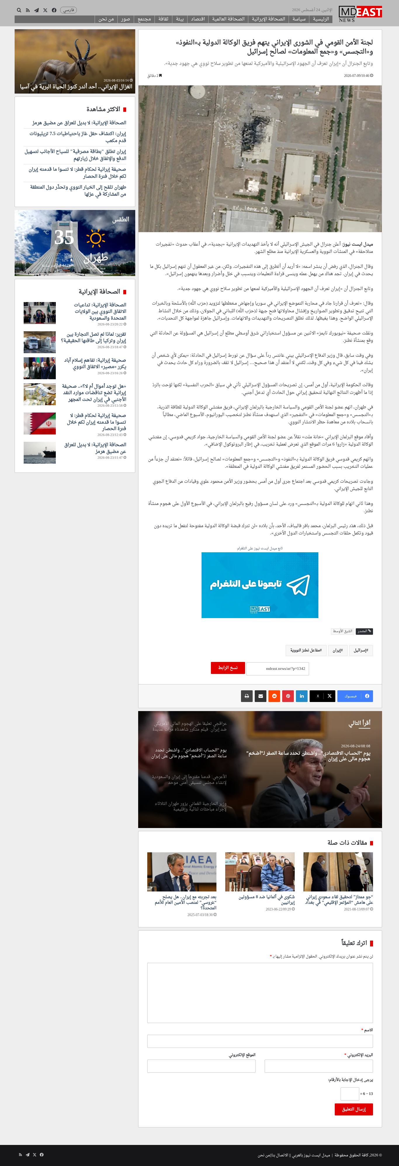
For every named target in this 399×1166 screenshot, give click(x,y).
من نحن (106, 19)
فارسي (68, 10)
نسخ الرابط (228, 668)
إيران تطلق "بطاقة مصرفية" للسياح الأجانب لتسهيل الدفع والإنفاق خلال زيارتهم (75, 155)
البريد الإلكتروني (358, 1055)
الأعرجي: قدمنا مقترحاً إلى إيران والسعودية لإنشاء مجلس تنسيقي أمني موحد (306, 756)
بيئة (180, 19)
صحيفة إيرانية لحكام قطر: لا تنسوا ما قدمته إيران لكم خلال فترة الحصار (77, 173)
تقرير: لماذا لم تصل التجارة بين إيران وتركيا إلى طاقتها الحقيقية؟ (93, 337)
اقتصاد (198, 19)
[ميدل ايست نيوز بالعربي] (360, 14)
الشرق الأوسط (342, 631)
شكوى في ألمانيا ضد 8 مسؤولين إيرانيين (267, 900)
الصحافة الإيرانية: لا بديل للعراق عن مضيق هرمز (79, 123)
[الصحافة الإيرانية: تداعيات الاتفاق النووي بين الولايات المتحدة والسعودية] (40, 313)
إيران (337, 650)
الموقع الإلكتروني (242, 1055)
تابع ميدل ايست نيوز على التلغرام (260, 549)
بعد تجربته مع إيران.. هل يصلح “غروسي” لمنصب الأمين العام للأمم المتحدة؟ (185, 902)
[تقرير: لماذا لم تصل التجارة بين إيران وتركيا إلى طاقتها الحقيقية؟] (40, 342)
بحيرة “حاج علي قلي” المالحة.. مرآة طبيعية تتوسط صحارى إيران (83, 83)
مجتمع (144, 19)
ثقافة (163, 19)
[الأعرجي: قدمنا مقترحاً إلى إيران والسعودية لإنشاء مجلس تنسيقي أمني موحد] (260, 769)
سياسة (299, 19)
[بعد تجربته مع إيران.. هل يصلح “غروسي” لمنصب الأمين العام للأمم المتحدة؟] (182, 871)
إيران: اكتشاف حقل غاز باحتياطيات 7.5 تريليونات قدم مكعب (78, 137)
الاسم (367, 1030)
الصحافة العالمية (228, 19)
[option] (260, 769)
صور (125, 19)
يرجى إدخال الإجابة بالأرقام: (350, 1080)
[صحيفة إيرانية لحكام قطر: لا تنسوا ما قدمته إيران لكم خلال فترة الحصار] (40, 423)
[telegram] (260, 586)
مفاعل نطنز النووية (305, 650)
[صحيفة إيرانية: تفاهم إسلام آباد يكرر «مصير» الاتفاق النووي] (40, 368)
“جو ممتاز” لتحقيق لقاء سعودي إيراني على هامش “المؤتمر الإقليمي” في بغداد (339, 900)
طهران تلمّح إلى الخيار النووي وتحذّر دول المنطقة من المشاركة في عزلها (78, 191)
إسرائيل (360, 650)
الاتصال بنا (280, 1155)
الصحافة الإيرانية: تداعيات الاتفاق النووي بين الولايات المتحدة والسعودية (100, 312)
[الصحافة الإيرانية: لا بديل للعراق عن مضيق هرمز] (40, 453)
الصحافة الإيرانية (268, 19)
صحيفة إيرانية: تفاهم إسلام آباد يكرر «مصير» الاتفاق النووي (95, 363)
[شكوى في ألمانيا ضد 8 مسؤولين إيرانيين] (260, 871)
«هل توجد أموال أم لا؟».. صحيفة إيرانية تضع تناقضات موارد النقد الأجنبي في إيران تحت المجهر (94, 393)
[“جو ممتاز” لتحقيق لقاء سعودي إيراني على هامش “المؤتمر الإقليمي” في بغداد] (338, 871)
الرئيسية (321, 19)
